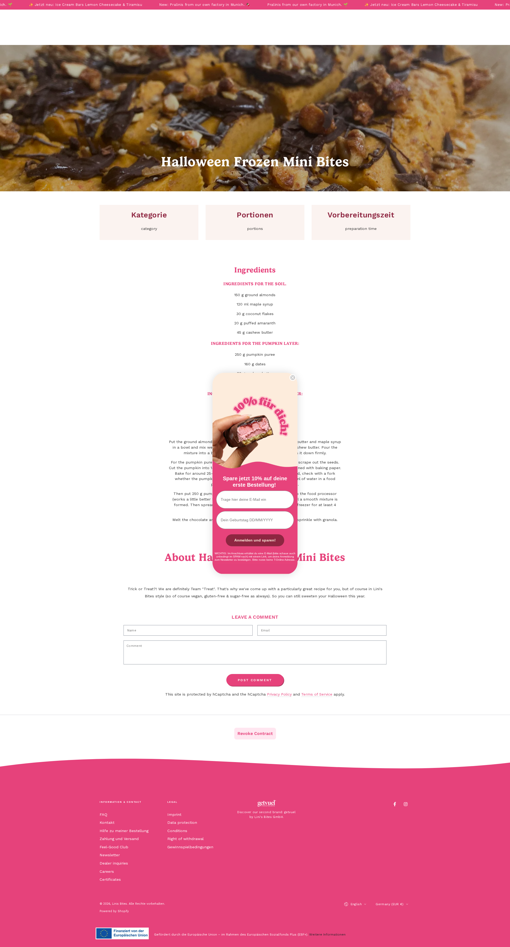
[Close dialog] (292, 377)
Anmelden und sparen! (255, 540)
